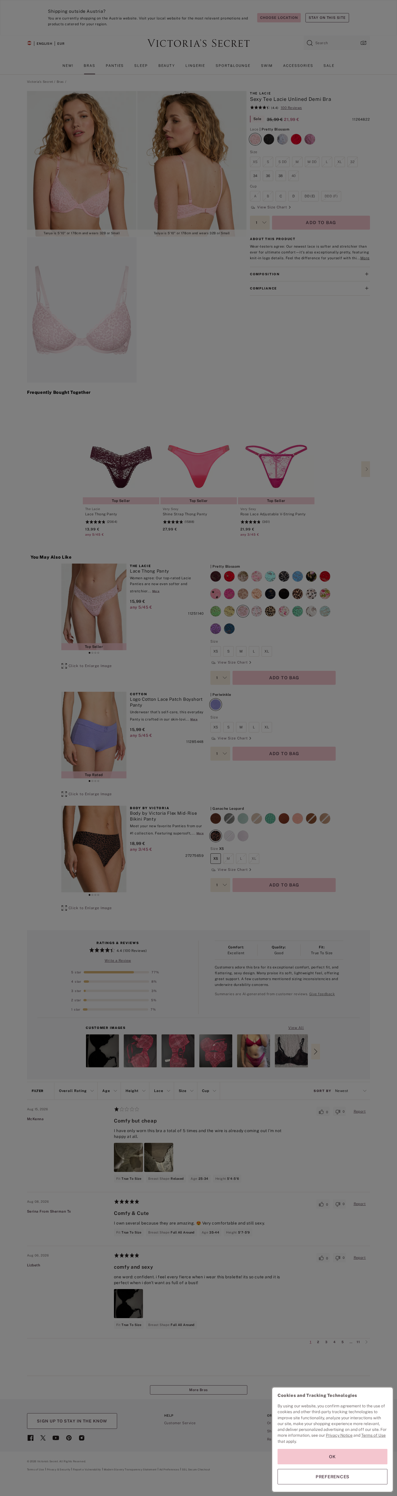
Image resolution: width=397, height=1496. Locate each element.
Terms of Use (373, 1435)
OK (332, 1456)
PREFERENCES (332, 1476)
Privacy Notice (339, 1435)
